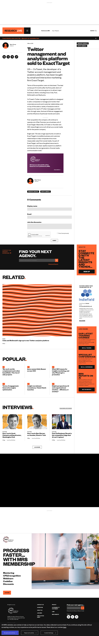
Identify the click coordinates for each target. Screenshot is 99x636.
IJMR (53, 611)
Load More (37, 447)
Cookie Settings (48, 633)
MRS (49, 30)
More (66, 408)
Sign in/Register (55, 30)
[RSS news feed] (12, 58)
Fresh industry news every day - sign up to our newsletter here (20, 38)
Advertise (40, 607)
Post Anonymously (63, 233)
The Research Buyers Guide (6, 251)
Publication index (40, 616)
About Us (39, 610)
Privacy (54, 604)
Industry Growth (33, 191)
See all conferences (87, 367)
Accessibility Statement (56, 608)
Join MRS (7, 592)
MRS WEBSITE (55, 614)
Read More (57, 169)
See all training (86, 348)
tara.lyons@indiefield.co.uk (85, 306)
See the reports (86, 389)
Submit (54, 240)
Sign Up (87, 271)
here (64, 627)
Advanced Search (53, 264)
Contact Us (40, 604)
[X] (8, 58)
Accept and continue (9, 633)
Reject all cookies (29, 633)
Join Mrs (39, 613)
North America (45, 191)
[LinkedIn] (4, 58)
